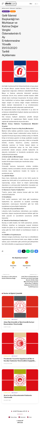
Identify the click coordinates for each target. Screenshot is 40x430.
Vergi (13, 11)
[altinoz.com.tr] (11, 4)
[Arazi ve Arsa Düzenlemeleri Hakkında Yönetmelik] (20, 380)
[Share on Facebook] (19, 251)
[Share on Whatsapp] (28, 251)
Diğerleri (7, 319)
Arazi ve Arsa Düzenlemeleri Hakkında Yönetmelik (18, 396)
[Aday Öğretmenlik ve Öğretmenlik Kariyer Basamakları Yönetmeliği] (20, 307)
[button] (3, 4)
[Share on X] (24, 251)
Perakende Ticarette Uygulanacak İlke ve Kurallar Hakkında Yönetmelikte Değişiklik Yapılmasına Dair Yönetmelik (19, 360)
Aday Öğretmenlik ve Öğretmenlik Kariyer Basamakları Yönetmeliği (19, 323)
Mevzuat (6, 11)
